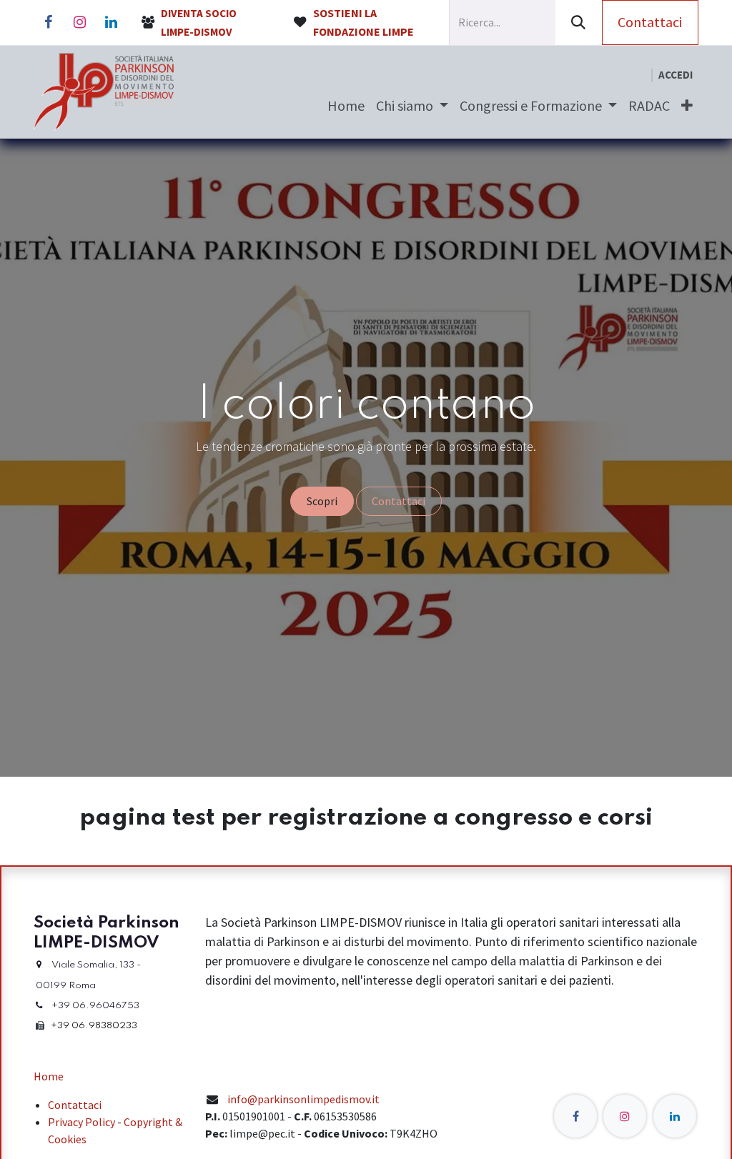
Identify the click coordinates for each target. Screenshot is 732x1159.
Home (49, 1076)
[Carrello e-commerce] (640, 75)
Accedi (675, 74)
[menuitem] (346, 105)
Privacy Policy (81, 1122)
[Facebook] (48, 22)
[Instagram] (79, 22)
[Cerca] (578, 22)
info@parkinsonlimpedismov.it (303, 1099)
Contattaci (650, 22)
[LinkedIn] (111, 22)
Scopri (322, 501)
